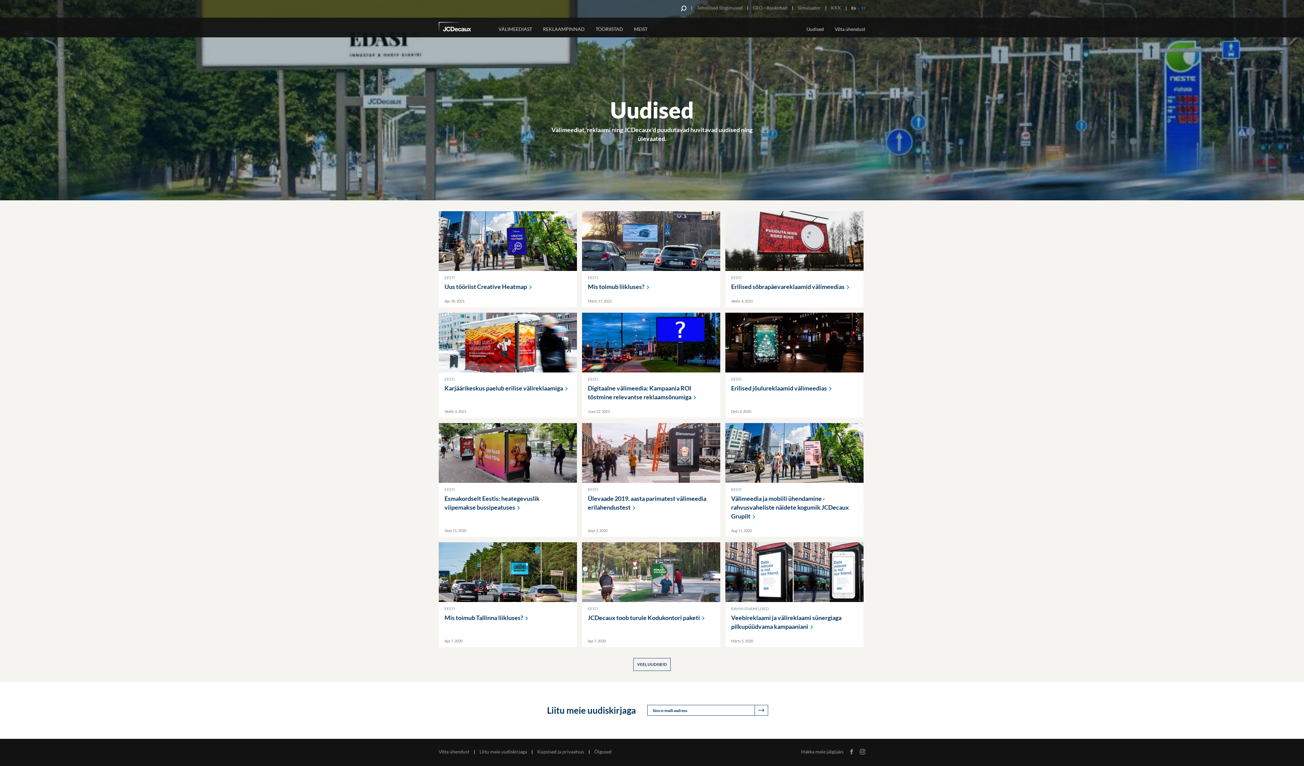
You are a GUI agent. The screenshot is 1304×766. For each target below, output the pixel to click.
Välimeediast (515, 29)
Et (863, 8)
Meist (641, 29)
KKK (836, 8)
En (853, 8)
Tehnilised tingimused (720, 8)
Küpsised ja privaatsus (560, 751)
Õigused (603, 751)
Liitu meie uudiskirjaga (503, 751)
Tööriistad (609, 29)
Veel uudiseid (652, 664)
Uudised (815, 29)
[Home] (464, 28)
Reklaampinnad (564, 29)
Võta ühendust (850, 29)
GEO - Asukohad (770, 8)
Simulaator (809, 8)
